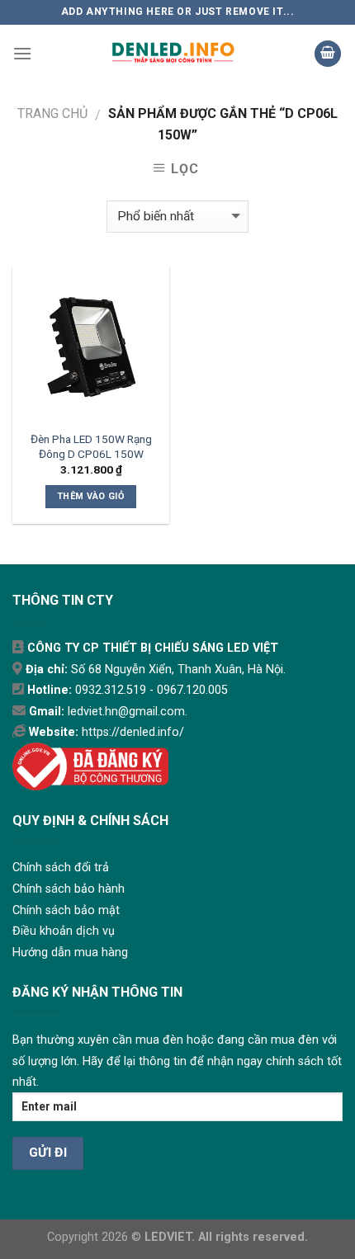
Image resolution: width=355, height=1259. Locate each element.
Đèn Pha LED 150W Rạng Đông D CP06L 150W (91, 446)
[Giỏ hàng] (328, 54)
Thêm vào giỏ (91, 496)
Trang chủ (52, 113)
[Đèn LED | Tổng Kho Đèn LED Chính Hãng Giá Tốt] (173, 54)
